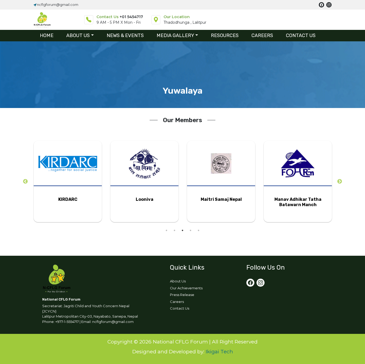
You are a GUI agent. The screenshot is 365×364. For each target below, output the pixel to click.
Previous (25, 181)
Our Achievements (186, 288)
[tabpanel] (67, 181)
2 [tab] (174, 230)
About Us (178, 281)
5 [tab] (198, 230)
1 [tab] (166, 230)
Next (339, 181)
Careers (177, 301)
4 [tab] (190, 230)
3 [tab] (182, 230)
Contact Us (179, 308)
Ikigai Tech (219, 352)
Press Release (182, 295)
